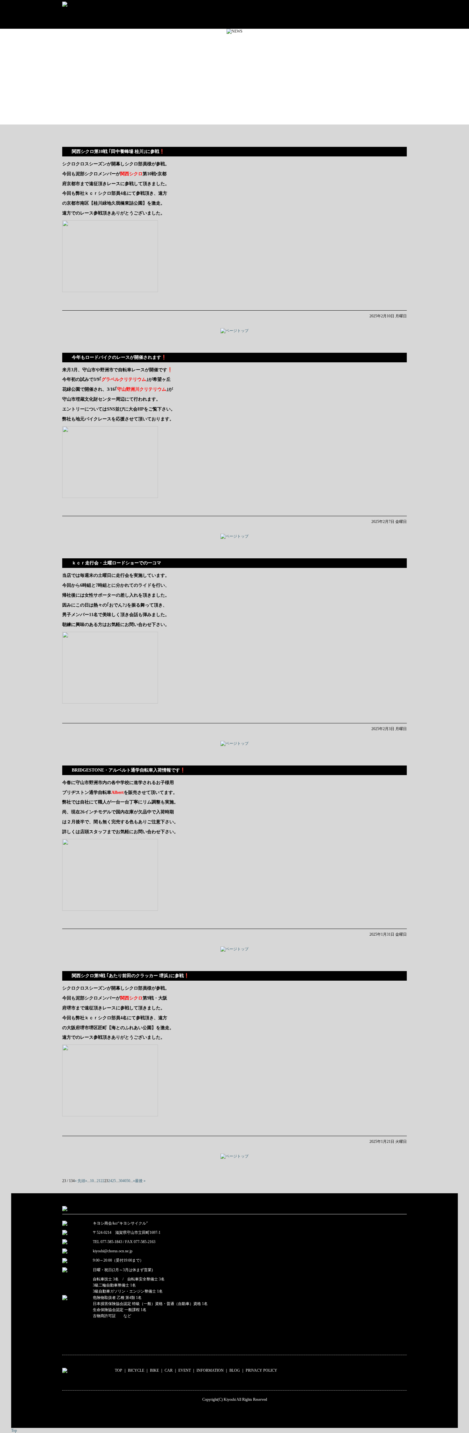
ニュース (350, 14)
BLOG (234, 1370)
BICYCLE (136, 1370)
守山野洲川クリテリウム (141, 389)
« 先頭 (80, 1181)
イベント (304, 14)
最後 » (140, 1181)
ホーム (128, 14)
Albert (117, 792)
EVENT (184, 1370)
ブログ (389, 14)
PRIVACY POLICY (261, 1370)
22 (102, 1181)
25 (114, 1181)
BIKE (154, 1370)
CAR (169, 1370)
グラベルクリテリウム (123, 379)
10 (92, 1181)
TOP (118, 1370)
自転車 (176, 14)
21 (98, 1181)
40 (124, 1181)
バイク (223, 14)
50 (128, 1181)
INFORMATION (210, 1370)
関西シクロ (131, 173)
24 (110, 1181)
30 (121, 1181)
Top (14, 1430)
